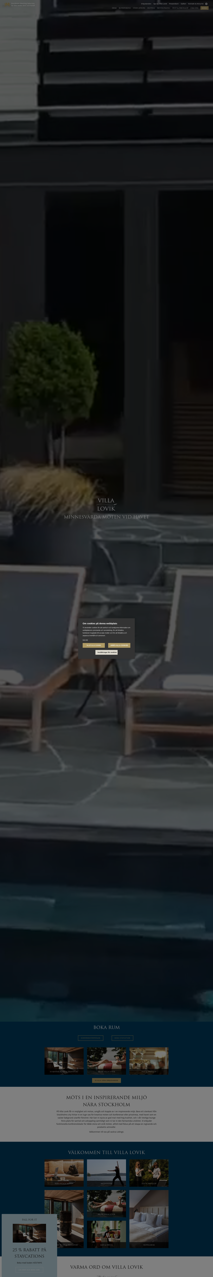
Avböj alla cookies (119, 645)
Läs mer (85, 640)
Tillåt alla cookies (94, 645)
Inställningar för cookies (107, 652)
